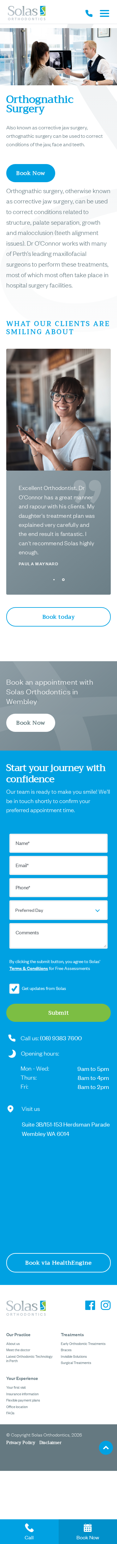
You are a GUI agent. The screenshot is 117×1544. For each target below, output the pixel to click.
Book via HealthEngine (58, 1263)
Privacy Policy (20, 1442)
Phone (23, 887)
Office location (17, 1406)
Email (22, 865)
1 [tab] (54, 580)
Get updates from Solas (44, 988)
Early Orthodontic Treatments (83, 1343)
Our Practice (18, 1334)
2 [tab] (63, 580)
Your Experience (22, 1378)
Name (23, 842)
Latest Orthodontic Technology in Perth (29, 1358)
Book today (58, 617)
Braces (66, 1349)
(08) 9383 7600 (61, 1038)
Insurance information (22, 1394)
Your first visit (16, 1387)
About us (13, 1343)
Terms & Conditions (28, 968)
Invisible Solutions (74, 1356)
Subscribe (16, 989)
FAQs (10, 1413)
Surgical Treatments (76, 1362)
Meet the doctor (18, 1349)
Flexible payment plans (23, 1400)
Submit (58, 1013)
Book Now (30, 173)
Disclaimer (50, 1442)
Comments (27, 932)
